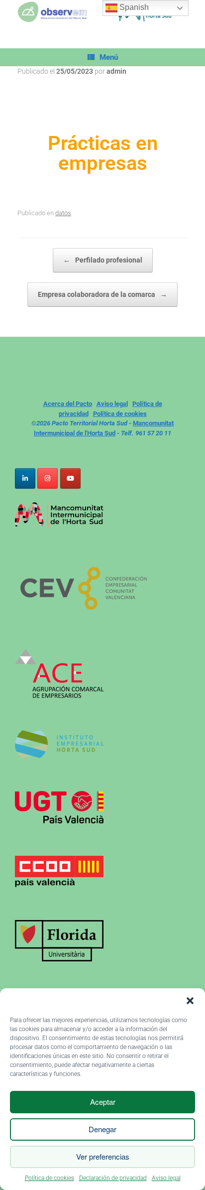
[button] (190, 1001)
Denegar (102, 1129)
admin (116, 71)
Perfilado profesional (102, 260)
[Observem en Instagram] (47, 478)
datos (63, 213)
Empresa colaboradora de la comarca (102, 294)
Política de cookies (49, 1178)
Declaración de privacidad (113, 1178)
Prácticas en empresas (103, 153)
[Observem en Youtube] (70, 478)
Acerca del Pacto (67, 403)
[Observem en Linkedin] (25, 478)
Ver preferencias (102, 1156)
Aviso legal (166, 1178)
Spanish (133, 7)
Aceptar (102, 1101)
